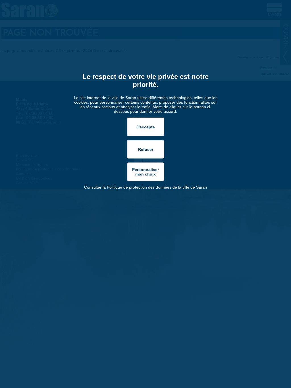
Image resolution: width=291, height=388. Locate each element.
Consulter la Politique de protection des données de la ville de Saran (145, 187)
